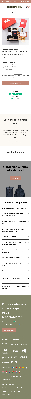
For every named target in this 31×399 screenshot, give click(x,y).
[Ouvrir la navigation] (2, 7)
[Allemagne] (16, 367)
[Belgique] (20, 367)
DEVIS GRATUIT (15, 83)
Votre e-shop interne (10, 380)
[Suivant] (26, 42)
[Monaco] (6, 372)
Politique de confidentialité (11, 391)
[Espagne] (23, 367)
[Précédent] (21, 42)
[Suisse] (19, 372)
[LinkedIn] (16, 362)
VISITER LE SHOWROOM (6, 1)
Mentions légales (8, 384)
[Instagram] (12, 362)
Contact (5, 376)
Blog (22, 376)
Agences (14, 376)
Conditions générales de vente (12, 387)
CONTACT (16, 1)
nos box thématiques (10, 77)
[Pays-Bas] (9, 372)
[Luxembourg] (3, 372)
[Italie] (26, 367)
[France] (13, 367)
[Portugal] (13, 372)
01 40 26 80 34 (26, 1)
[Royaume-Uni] (16, 372)
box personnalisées (18, 73)
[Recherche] (23, 7)
